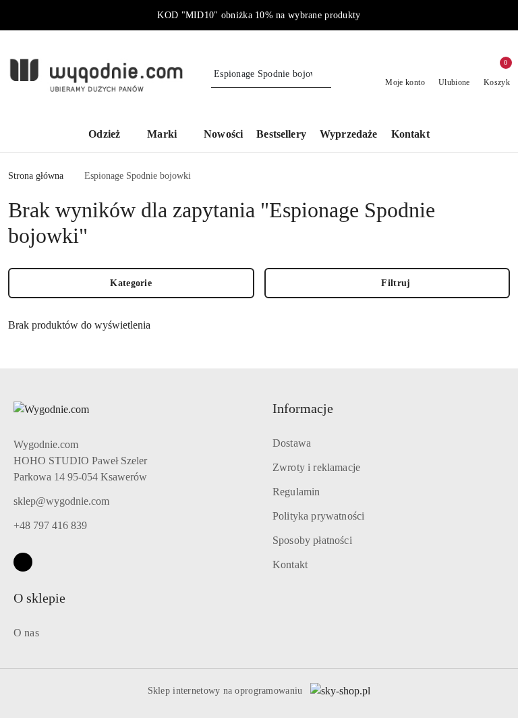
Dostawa (291, 443)
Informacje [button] (302, 408)
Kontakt (290, 564)
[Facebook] (22, 562)
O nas (26, 632)
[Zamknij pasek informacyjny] (504, 15)
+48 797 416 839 (50, 525)
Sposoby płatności (312, 540)
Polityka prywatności (318, 516)
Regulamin (296, 491)
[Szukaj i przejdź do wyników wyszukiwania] (323, 74)
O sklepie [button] (39, 597)
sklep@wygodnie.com (61, 501)
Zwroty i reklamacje (316, 467)
